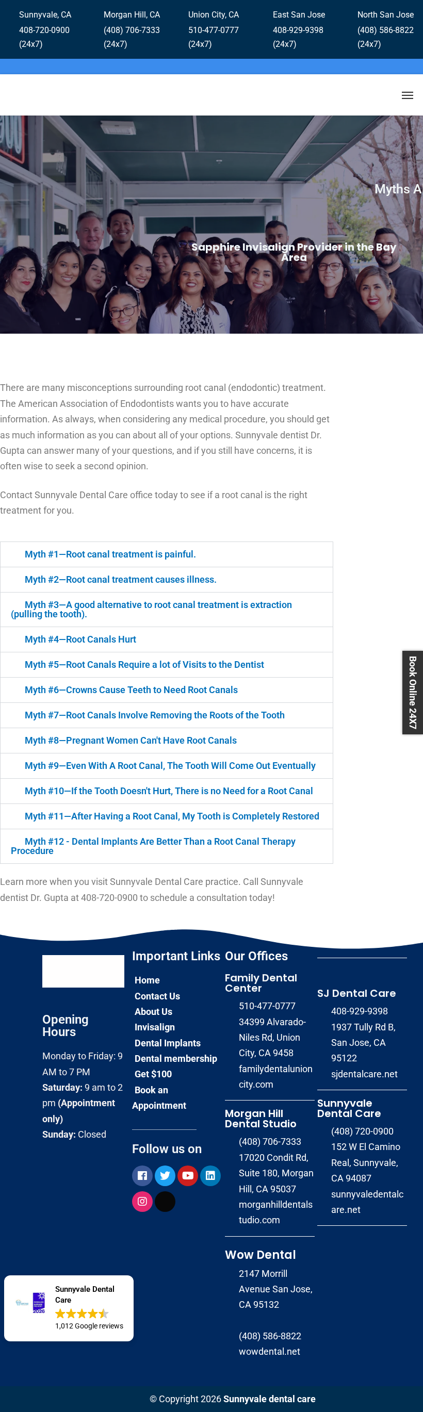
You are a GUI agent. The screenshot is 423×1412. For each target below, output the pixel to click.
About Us (153, 1011)
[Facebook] (142, 1175)
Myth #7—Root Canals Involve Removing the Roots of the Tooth (155, 715)
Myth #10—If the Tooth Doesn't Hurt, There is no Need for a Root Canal (169, 790)
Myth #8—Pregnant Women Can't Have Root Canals (131, 740)
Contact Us (157, 996)
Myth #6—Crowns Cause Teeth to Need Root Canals (131, 689)
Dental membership (176, 1058)
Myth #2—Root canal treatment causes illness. (121, 579)
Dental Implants (168, 1043)
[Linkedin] (210, 1175)
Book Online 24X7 (413, 692)
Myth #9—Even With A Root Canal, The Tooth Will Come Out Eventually (170, 765)
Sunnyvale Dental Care (349, 1108)
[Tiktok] (165, 1201)
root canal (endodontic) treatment (254, 387)
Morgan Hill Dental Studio (261, 1118)
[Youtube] (187, 1175)
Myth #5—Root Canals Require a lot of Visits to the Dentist (144, 664)
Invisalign (155, 1027)
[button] (69, 1308)
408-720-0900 (109, 897)
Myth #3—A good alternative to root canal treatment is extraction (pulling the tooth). (151, 609)
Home (147, 980)
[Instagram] (142, 1201)
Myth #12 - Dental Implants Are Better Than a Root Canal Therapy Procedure (153, 846)
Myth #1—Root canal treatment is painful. (110, 554)
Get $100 (153, 1074)
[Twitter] (165, 1175)
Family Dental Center (261, 983)
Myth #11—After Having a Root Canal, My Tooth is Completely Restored (172, 816)
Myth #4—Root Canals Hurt (80, 639)
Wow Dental (260, 1255)
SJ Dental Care (356, 993)
